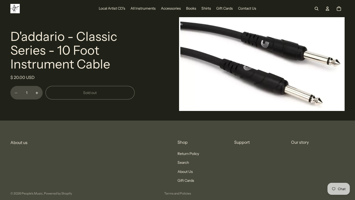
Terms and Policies (177, 193)
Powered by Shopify (58, 193)
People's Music (32, 193)
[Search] (316, 8)
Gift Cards (186, 180)
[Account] (327, 8)
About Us (185, 171)
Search (183, 162)
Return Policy (188, 153)
